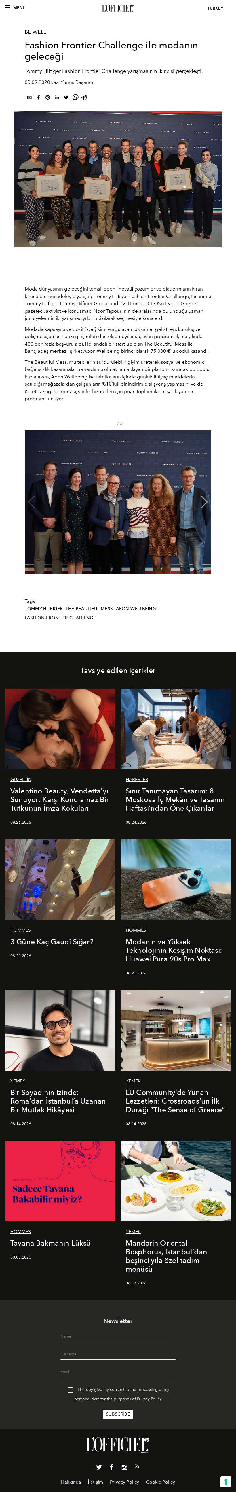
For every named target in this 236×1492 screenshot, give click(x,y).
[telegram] (84, 98)
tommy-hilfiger (43, 608)
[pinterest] (47, 98)
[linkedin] (57, 98)
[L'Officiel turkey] (118, 8)
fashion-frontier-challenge (60, 617)
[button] (204, 502)
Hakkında (71, 1482)
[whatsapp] (75, 98)
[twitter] (66, 98)
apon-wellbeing (136, 608)
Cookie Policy (160, 1482)
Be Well (35, 32)
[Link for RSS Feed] (137, 1467)
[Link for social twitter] (99, 1468)
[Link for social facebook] (112, 1468)
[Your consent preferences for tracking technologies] (225, 1481)
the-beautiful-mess (89, 608)
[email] (29, 98)
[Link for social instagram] (124, 1468)
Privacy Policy (149, 1399)
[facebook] (38, 98)
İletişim (95, 1482)
